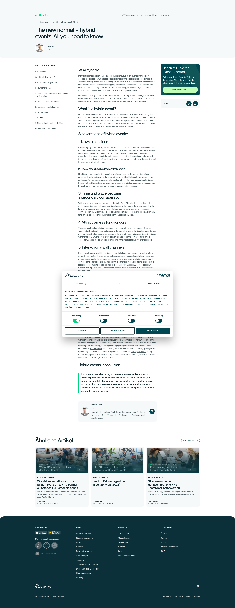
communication (117, 156)
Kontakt (164, 542)
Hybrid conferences (86, 174)
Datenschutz (178, 597)
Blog (120, 551)
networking (95, 346)
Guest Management (84, 538)
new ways (98, 79)
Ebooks (121, 547)
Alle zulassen (152, 331)
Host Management (84, 573)
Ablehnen (82, 331)
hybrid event (89, 203)
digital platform (127, 123)
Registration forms (84, 551)
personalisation (116, 343)
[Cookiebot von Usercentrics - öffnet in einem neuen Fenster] (159, 275)
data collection (96, 348)
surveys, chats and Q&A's (129, 259)
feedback (151, 354)
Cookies (197, 597)
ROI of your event (138, 351)
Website (79, 547)
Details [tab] (118, 283)
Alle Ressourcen (125, 533)
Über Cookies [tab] (154, 283)
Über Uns (165, 533)
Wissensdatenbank (126, 555)
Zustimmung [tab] (80, 283)
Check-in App (82, 555)
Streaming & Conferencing (87, 564)
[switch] (103, 321)
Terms (188, 597)
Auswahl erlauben (117, 331)
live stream (111, 237)
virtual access (128, 265)
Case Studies (124, 538)
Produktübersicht (83, 533)
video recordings (139, 234)
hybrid (101, 228)
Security (79, 578)
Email (78, 542)
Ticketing (80, 560)
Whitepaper (123, 542)
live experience (100, 234)
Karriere (164, 538)
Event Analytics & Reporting (87, 569)
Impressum (167, 597)
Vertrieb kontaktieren (169, 547)
